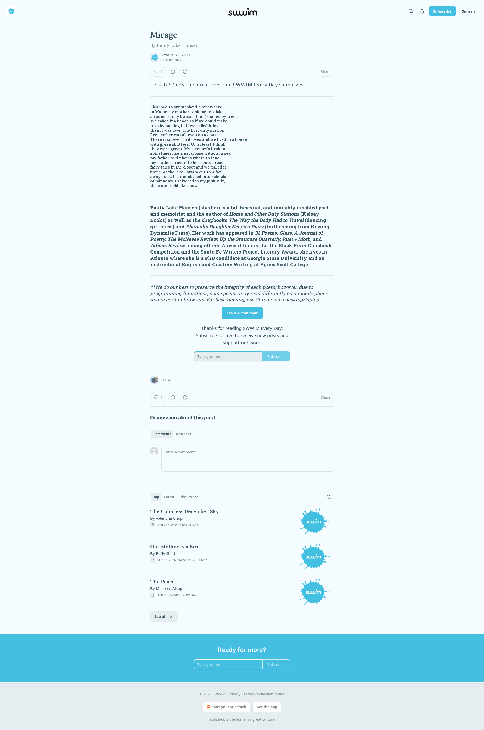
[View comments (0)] (173, 72)
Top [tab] (156, 497)
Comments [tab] (162, 434)
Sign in (468, 11)
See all (160, 616)
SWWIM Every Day (176, 55)
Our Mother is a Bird (175, 547)
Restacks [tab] (183, 434)
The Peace (162, 582)
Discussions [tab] (188, 497)
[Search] (411, 11)
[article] (242, 521)
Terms (249, 694)
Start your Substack (228, 706)
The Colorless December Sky (184, 511)
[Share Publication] (422, 11)
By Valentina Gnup (166, 518)
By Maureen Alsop (166, 588)
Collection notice (271, 694)
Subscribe (442, 11)
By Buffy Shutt (162, 553)
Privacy (234, 694)
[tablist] (172, 434)
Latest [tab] (169, 497)
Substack (217, 719)
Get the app (267, 706)
